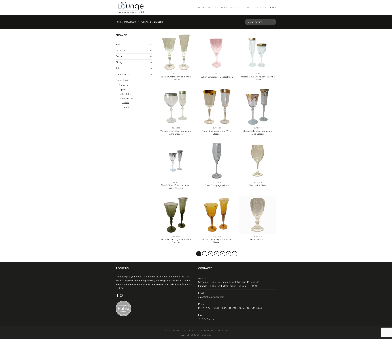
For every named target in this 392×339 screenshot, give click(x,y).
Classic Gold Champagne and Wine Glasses (257, 132)
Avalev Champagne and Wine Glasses (217, 132)
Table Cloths (125, 93)
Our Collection (230, 7)
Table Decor (130, 22)
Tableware (145, 22)
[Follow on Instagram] (121, 295)
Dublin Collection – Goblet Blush (217, 76)
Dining (119, 62)
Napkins (122, 89)
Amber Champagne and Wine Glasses (217, 241)
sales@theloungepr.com (211, 297)
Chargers (123, 85)
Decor (119, 56)
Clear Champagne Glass (217, 185)
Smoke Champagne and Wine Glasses (176, 241)
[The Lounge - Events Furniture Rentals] (131, 7)
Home (201, 7)
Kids (118, 68)
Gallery (246, 7)
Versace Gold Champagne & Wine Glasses (257, 78)
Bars (118, 44)
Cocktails (120, 50)
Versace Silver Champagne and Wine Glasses (175, 132)
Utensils (125, 107)
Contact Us (260, 7)
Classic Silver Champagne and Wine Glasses (176, 186)
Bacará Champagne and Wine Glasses (176, 78)
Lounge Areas (123, 74)
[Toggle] (151, 45)
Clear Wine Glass (257, 185)
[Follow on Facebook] (117, 295)
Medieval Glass (257, 239)
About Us (213, 7)
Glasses (125, 102)
